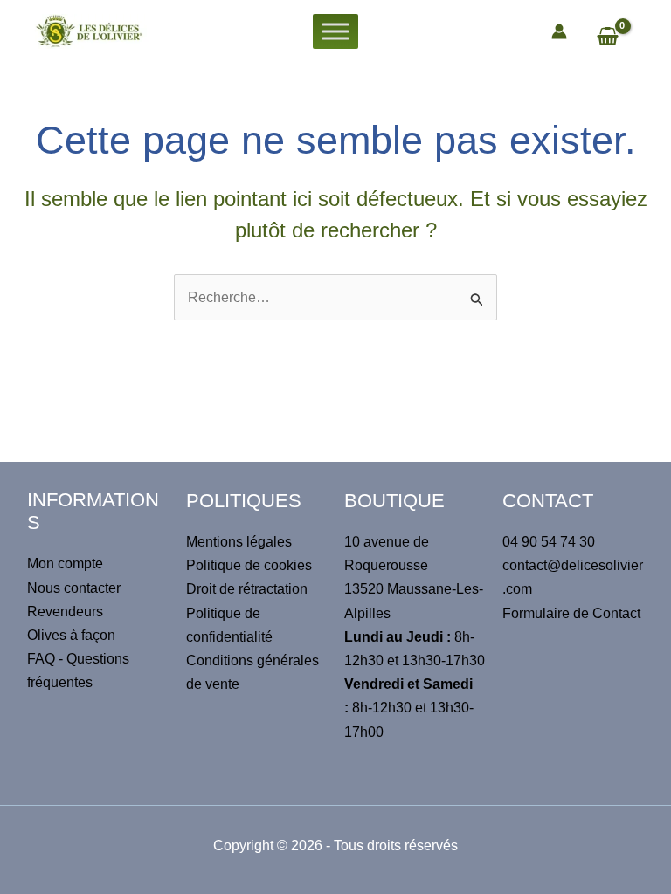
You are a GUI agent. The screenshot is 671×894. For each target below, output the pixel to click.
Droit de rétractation (247, 588)
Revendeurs (65, 611)
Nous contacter (74, 588)
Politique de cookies (249, 565)
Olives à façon (71, 635)
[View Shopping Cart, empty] (616, 38)
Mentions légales (239, 541)
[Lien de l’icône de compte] (559, 31)
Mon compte (65, 563)
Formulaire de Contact (571, 613)
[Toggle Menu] (335, 31)
